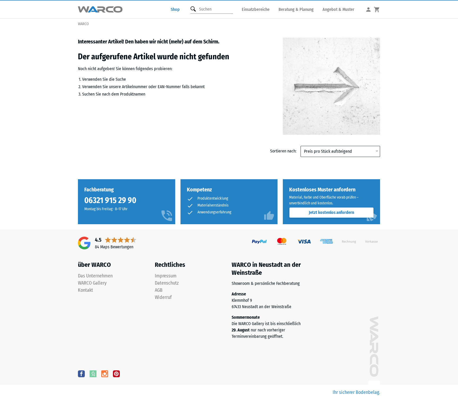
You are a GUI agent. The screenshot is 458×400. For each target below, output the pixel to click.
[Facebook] (81, 373)
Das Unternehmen (95, 276)
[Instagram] (104, 373)
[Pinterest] (116, 373)
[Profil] (368, 9)
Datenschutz (167, 283)
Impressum (166, 276)
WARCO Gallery (92, 283)
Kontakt (85, 290)
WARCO (83, 24)
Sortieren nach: (283, 151)
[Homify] (93, 373)
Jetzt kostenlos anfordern (331, 212)
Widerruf (163, 297)
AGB (158, 290)
